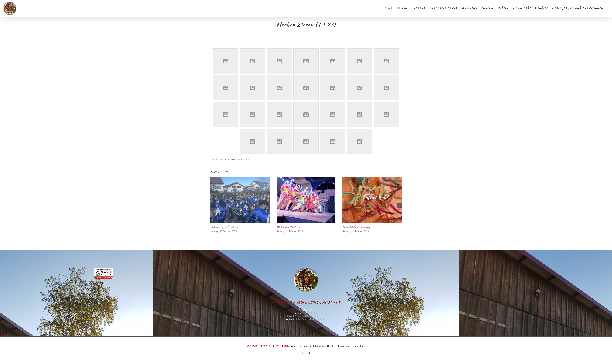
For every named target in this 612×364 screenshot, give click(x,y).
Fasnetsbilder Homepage (367, 200)
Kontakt (332, 346)
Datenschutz (358, 346)
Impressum (344, 346)
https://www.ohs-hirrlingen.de (311, 319)
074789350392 (310, 313)
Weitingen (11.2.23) (300, 200)
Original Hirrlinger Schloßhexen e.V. (308, 346)
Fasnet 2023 (243, 159)
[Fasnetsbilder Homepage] (372, 200)
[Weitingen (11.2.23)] (306, 200)
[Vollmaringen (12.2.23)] (240, 200)
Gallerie (245, 200)
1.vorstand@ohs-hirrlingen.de (310, 316)
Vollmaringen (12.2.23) (234, 200)
